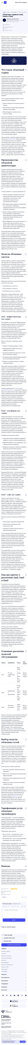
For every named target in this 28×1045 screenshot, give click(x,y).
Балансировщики (5, 962)
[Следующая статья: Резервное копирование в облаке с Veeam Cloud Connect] (25, 897)
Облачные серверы (5, 951)
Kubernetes (3, 960)
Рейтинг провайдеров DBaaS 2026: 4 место (6, 1027)
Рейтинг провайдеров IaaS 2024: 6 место (6, 1020)
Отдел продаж (8, 935)
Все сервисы (4, 971)
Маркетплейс (4, 969)
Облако (4, 897)
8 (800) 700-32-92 (9, 938)
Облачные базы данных (6, 958)
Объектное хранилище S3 (7, 964)
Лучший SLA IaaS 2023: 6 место (6, 1024)
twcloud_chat (7, 941)
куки (14, 1041)
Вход (16, 2)
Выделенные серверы (6, 955)
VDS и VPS (3, 953)
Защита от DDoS (5, 967)
